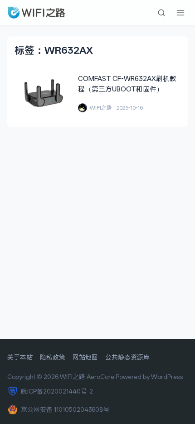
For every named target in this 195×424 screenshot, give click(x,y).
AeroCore (100, 376)
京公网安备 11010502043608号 (65, 409)
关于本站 (20, 357)
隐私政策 (52, 357)
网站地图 (85, 357)
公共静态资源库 (127, 357)
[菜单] (180, 12)
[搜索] (161, 13)
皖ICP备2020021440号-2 (57, 391)
